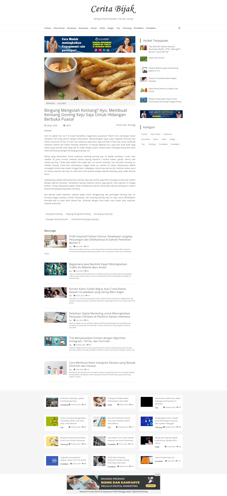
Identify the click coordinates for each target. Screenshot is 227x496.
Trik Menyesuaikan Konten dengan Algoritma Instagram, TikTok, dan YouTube (97, 339)
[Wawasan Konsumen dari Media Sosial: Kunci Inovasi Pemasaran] (54, 441)
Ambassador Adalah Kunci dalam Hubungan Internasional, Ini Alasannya (168, 401)
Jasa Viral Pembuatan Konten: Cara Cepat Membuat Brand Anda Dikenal (119, 421)
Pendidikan (139, 28)
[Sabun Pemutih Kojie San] (149, 459)
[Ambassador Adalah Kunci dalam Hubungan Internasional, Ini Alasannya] (149, 405)
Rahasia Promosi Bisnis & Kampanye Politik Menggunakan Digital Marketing (114, 491)
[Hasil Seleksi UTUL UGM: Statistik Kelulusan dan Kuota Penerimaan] (101, 441)
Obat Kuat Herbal (156, 57)
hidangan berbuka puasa (57, 219)
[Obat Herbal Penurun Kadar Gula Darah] (145, 89)
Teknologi (126, 28)
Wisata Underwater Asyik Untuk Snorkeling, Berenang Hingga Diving (165, 100)
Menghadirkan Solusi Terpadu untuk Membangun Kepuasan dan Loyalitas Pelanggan (166, 421)
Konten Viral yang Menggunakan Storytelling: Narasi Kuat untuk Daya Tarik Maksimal (73, 421)
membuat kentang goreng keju (85, 219)
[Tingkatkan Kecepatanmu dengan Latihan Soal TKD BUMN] (54, 460)
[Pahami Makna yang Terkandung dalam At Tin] (145, 70)
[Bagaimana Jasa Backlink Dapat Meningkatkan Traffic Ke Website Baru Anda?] (55, 269)
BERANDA (50, 103)
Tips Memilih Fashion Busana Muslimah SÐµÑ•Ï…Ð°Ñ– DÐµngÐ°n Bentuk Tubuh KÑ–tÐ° (165, 49)
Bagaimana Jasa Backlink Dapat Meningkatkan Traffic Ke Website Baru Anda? (98, 265)
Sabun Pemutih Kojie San (164, 457)
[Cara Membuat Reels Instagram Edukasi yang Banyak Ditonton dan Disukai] (55, 372)
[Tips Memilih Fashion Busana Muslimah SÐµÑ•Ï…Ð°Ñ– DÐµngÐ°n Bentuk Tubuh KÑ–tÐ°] (145, 47)
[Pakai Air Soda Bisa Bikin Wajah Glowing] (145, 79)
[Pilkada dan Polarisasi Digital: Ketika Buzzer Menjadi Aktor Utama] (149, 440)
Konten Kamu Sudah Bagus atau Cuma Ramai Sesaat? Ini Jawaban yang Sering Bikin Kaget (97, 290)
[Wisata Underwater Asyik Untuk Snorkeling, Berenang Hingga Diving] (145, 100)
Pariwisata (71, 28)
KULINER (62, 103)
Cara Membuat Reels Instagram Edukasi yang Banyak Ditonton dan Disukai (102, 364)
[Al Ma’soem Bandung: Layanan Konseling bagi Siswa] (54, 403)
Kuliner (94, 28)
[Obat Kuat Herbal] (145, 58)
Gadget (110, 28)
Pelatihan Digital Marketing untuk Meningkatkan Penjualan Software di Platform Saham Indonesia (99, 314)
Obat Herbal (59, 28)
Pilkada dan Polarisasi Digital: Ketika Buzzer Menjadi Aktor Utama (166, 440)
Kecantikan (83, 28)
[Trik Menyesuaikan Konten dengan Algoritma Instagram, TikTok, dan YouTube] (55, 341)
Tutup (157, 474)
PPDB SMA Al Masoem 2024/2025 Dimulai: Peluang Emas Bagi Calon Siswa (118, 460)
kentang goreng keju (103, 214)
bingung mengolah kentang (78, 214)
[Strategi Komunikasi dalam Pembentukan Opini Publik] (101, 401)
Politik (102, 28)
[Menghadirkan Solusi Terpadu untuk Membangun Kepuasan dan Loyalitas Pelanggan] (149, 421)
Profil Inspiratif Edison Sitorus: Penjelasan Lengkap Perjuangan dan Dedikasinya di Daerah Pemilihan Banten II (100, 239)
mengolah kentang (54, 214)
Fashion (47, 28)
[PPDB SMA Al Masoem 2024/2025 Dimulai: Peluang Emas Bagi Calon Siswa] (101, 462)
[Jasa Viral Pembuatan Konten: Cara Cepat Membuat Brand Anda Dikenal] (101, 422)
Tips (118, 28)
